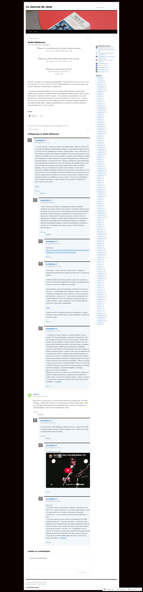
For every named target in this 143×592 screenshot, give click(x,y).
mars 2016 (99, 207)
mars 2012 (99, 289)
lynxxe (35, 394)
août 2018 (99, 156)
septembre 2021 (101, 91)
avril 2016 (99, 205)
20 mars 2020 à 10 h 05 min (53, 243)
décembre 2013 (100, 252)
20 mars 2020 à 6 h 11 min (42, 142)
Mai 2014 (99, 243)
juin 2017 (99, 180)
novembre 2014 (101, 235)
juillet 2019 (100, 136)
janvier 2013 (100, 271)
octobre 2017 (100, 173)
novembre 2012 (101, 275)
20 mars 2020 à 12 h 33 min (48, 422)
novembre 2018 (101, 151)
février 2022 (100, 82)
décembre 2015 (100, 212)
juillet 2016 (100, 200)
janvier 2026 (100, 77)
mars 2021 (99, 101)
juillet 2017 (100, 179)
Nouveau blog (110, 48)
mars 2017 (99, 186)
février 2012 (100, 291)
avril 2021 (99, 100)
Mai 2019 (99, 140)
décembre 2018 (100, 149)
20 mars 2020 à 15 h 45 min (53, 501)
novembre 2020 (101, 108)
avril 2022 (99, 79)
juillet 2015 (100, 221)
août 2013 (99, 259)
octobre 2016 (100, 194)
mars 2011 (99, 310)
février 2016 (100, 208)
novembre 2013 (101, 254)
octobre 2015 (100, 215)
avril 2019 (99, 142)
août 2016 (99, 198)
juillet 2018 (100, 158)
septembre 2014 (101, 238)
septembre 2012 (101, 278)
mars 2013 (99, 268)
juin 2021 (99, 96)
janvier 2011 (100, 313)
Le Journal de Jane (39, 6)
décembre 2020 (100, 107)
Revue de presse (33, 38)
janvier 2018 (100, 168)
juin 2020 (99, 117)
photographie (46, 126)
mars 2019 (99, 143)
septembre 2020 (101, 112)
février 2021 (100, 103)
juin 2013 (99, 263)
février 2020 (100, 124)
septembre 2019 (101, 133)
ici (53, 105)
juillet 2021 (100, 94)
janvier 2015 (100, 231)
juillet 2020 (100, 115)
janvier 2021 (100, 105)
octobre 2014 (100, 236)
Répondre (42, 193)
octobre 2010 (100, 319)
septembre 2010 (101, 320)
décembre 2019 (100, 128)
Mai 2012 (99, 285)
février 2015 (100, 229)
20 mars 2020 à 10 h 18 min (53, 331)
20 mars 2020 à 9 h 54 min (48, 202)
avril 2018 (99, 163)
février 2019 (100, 145)
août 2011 (99, 301)
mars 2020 (99, 122)
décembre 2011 (100, 294)
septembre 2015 (101, 217)
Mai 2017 (99, 182)
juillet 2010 (100, 324)
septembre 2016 (101, 196)
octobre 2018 (100, 152)
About (35, 32)
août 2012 (99, 280)
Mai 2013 (99, 264)
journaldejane (46, 45)
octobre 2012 (100, 277)
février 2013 (100, 270)
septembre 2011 (101, 299)
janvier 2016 (100, 210)
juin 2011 (99, 305)
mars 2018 (99, 165)
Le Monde (58, 382)
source (37, 186)
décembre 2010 (100, 315)
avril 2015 (99, 226)
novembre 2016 (101, 193)
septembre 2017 (101, 175)
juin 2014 (99, 242)
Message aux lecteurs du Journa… (106, 53)
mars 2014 (99, 247)
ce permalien (58, 126)
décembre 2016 (100, 191)
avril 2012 (99, 287)
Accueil (30, 32)
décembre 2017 (100, 170)
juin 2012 (99, 284)
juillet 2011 (100, 303)
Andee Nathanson (36, 42)
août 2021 (99, 93)
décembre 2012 (100, 273)
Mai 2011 (99, 306)
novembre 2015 (101, 214)
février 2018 (100, 166)
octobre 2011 (100, 298)
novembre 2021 (101, 87)
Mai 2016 (99, 203)
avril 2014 (99, 245)
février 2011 (100, 312)
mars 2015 (99, 228)
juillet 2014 (100, 240)
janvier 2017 (100, 189)
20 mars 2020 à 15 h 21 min (53, 447)
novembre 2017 (101, 172)
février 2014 (100, 249)
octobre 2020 (100, 110)
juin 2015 (99, 222)
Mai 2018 (99, 161)
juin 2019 (99, 138)
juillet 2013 (100, 261)
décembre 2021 (100, 86)
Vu (108, 63)
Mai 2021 (99, 98)
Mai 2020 (99, 119)
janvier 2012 (100, 292)
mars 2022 (99, 80)
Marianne (63, 538)
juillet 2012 (100, 282)
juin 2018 (99, 159)
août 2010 (99, 322)
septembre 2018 (101, 154)
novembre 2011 (101, 296)
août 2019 (99, 135)
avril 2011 (99, 308)
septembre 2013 (101, 257)
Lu (88, 38)
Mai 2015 (99, 224)
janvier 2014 (100, 250)
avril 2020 (99, 121)
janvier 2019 (100, 147)
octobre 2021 (100, 89)
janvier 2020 (100, 126)
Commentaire (82, 572)
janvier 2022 (100, 84)
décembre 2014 (100, 233)
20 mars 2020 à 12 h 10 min (40, 396)
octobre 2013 (100, 256)
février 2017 (100, 187)
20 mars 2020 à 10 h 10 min (53, 266)
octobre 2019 (100, 131)
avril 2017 (99, 184)
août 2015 (99, 219)
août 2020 (99, 114)
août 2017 (99, 177)
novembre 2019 (101, 129)
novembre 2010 (101, 317)
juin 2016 (99, 201)
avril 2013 (99, 266)
